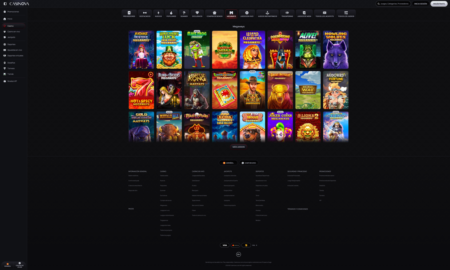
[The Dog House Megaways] (252, 130)
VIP (320, 200)
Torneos (321, 195)
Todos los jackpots (166, 230)
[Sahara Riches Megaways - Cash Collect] (224, 130)
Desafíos (322, 186)
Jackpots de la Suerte (231, 181)
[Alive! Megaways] (308, 50)
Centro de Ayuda (133, 181)
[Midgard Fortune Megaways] (335, 90)
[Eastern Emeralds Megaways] (224, 50)
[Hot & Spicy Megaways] (141, 90)
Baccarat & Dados (198, 205)
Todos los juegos (165, 235)
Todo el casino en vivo (199, 215)
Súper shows (196, 200)
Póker (194, 210)
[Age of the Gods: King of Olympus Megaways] (335, 130)
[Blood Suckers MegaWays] (169, 90)
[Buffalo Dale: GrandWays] (169, 130)
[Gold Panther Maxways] (141, 130)
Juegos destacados (198, 176)
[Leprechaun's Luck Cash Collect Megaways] (169, 50)
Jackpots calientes (230, 176)
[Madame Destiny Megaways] (141, 50)
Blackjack (195, 190)
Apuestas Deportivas (262, 176)
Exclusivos (163, 195)
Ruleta (194, 186)
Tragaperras (164, 220)
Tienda (321, 190)
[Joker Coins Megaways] (280, 130)
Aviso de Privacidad (293, 176)
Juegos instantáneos (167, 215)
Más (253, 245)
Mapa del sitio (132, 190)
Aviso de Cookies (292, 186)
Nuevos (162, 181)
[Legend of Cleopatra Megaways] (252, 50)
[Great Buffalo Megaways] (280, 90)
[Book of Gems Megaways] (224, 90)
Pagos (131, 209)
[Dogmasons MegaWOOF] (280, 50)
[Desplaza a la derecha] (446, 14)
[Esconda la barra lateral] (5, 3)
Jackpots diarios (229, 195)
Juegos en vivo (165, 210)
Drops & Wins (228, 190)
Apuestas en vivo (261, 181)
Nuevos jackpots (229, 186)
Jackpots (227, 200)
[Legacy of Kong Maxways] (197, 90)
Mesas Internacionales (199, 195)
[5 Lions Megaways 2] (308, 130)
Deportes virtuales (262, 186)
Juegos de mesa (165, 225)
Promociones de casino (326, 176)
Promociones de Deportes (327, 181)
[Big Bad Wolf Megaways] (308, 90)
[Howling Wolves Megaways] (335, 50)
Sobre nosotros (133, 176)
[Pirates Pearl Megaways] (197, 130)
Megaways (163, 205)
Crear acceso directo (135, 186)
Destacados (164, 176)
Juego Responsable (293, 181)
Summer (162, 190)
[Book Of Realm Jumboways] (252, 90)
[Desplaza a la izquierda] (31, 14)
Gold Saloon (196, 181)
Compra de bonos (165, 200)
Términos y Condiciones (297, 209)
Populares (163, 186)
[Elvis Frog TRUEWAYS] (197, 50)
